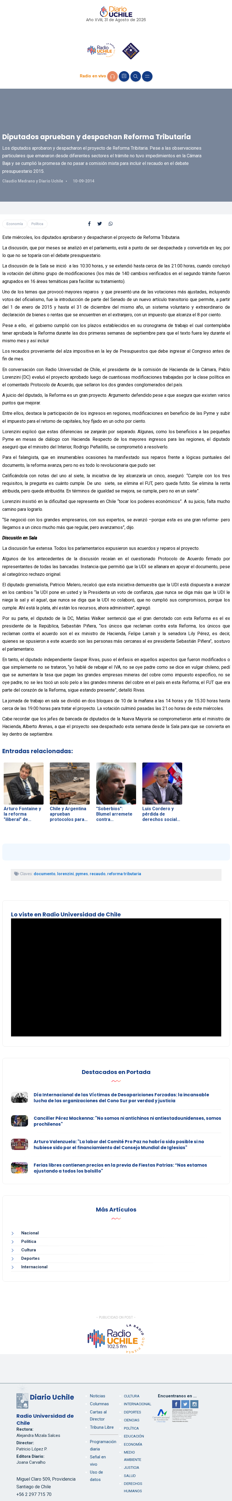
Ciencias (131, 1420)
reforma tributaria (124, 874)
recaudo (98, 874)
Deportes (30, 1258)
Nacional (30, 1233)
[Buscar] (135, 76)
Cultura (28, 1249)
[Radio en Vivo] (112, 76)
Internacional (34, 1266)
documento (44, 874)
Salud (130, 1476)
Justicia (131, 1467)
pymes (82, 874)
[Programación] (124, 76)
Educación (134, 1436)
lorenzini (65, 874)
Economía (15, 224)
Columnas (99, 1403)
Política (37, 224)
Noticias (97, 1395)
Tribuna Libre (102, 1427)
